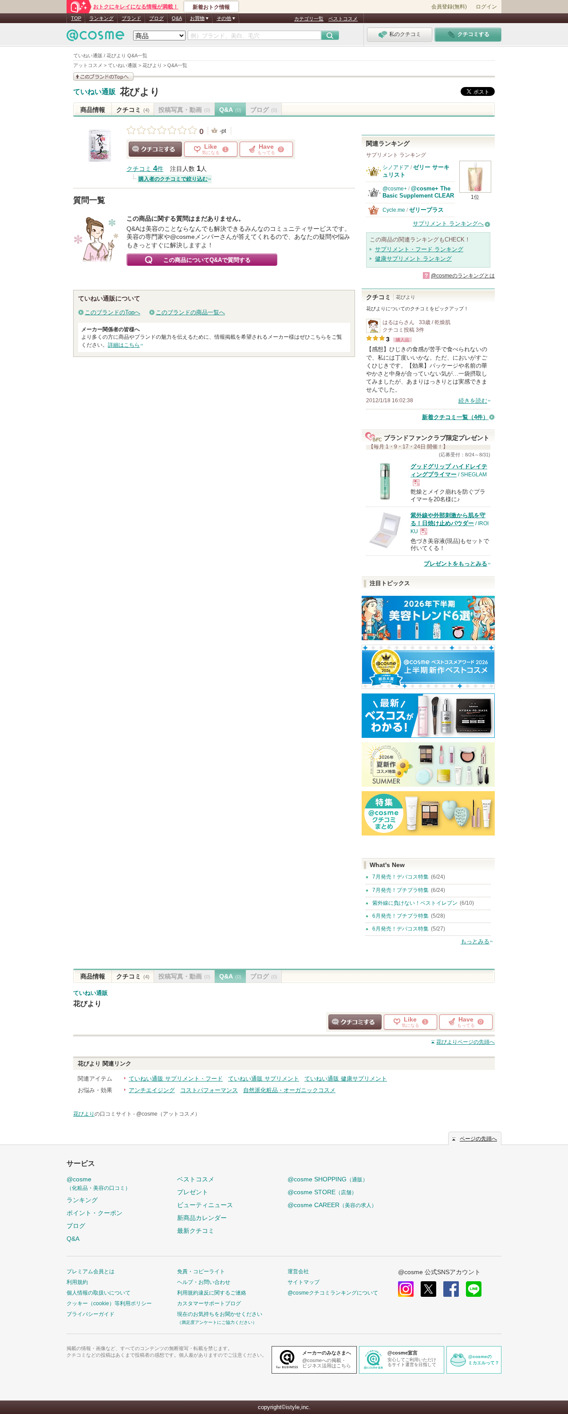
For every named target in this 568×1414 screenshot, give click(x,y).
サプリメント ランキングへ (448, 223)
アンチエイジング (152, 1090)
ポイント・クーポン (94, 1212)
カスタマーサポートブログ (209, 1303)
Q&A (177, 18)
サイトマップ (304, 1282)
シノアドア (396, 167)
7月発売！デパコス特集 (400, 877)
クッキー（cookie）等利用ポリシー (109, 1303)
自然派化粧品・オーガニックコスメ (289, 1090)
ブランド (131, 18)
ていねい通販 (94, 92)
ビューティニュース (205, 1204)
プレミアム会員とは (90, 1271)
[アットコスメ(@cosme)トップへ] (95, 37)
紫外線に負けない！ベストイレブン (415, 903)
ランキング (101, 18)
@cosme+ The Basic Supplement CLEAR (418, 192)
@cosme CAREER (332, 1204)
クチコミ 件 (144, 169)
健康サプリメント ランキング (413, 258)
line (473, 1289)
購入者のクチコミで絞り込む (173, 179)
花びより (140, 91)
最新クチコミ (195, 1230)
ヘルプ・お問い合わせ (203, 1282)
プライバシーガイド (90, 1314)
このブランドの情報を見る (103, 76)
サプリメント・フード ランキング (419, 249)
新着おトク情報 (211, 7)
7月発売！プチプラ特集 (400, 890)
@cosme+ (395, 189)
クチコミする (155, 149)
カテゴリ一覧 (308, 18)
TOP (76, 18)
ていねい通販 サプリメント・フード (176, 1078)
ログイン (486, 7)
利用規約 (77, 1282)
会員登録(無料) (449, 7)
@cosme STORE (322, 1192)
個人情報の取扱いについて (98, 1293)
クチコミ (133, 109)
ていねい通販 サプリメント (263, 1078)
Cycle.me (394, 210)
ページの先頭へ (465, 1042)
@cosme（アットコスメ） (168, 1114)
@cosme (98, 1183)
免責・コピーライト (201, 1271)
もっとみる (475, 941)
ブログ (156, 18)
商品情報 (92, 109)
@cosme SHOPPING (328, 1179)
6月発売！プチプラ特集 (400, 916)
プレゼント (192, 1192)
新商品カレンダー (202, 1217)
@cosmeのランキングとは (463, 276)
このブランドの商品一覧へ (190, 312)
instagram (406, 1289)
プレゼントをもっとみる (455, 563)
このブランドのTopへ (112, 312)
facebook (451, 1289)
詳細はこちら (124, 345)
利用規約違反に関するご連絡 (211, 1293)
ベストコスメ (343, 18)
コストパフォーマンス (209, 1090)
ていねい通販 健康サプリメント (345, 1078)
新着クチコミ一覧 (455, 417)
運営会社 (298, 1271)
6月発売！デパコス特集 (400, 929)
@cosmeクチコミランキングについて (333, 1293)
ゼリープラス (426, 209)
